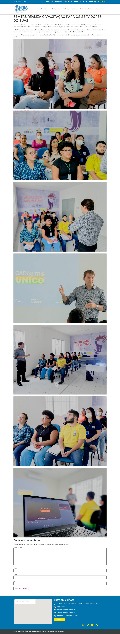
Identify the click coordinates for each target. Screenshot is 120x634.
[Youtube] (101, 1)
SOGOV (24, 1)
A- (83, 1)
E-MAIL (19, 1)
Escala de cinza (68, 1)
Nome (15, 568)
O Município (55, 9)
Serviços (74, 9)
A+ (86, 1)
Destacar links (77, 1)
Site (14, 581)
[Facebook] (95, 1)
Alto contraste (58, 1)
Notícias (66, 9)
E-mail (15, 574)
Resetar (91, 1)
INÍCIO (15, 1)
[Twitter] (98, 1)
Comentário (17, 547)
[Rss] (104, 1)
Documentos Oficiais (86, 9)
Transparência (100, 9)
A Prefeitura (43, 9)
